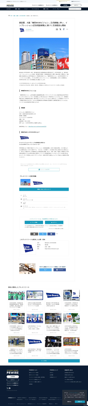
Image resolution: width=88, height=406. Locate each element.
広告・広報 (15, 15)
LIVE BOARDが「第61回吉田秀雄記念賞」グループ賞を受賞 (34, 351)
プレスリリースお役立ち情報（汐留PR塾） (37, 377)
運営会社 (50, 403)
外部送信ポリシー (31, 403)
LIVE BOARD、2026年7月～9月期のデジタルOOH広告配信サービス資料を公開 (71, 304)
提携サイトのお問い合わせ (70, 377)
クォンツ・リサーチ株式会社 (30, 399)
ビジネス (9, 8)
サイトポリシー (11, 403)
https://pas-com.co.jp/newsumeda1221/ (37, 126)
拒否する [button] (69, 401)
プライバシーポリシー (74, 392)
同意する (80, 401)
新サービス (25, 196)
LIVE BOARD (22, 15)
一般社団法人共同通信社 (21, 397)
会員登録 (65, 5)
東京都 (24, 203)
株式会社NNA (19, 399)
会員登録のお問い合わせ (69, 372)
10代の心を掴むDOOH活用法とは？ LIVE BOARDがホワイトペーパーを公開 (34, 304)
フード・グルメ (56, 8)
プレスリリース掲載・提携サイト (35, 381)
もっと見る (44, 360)
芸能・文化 (45, 8)
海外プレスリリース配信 (33, 374)
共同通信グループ (53, 377)
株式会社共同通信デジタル (55, 397)
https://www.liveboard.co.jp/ (52, 248)
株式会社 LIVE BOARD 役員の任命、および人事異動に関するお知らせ (52, 304)
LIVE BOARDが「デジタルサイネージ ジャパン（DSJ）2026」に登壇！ (34, 328)
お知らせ (51, 372)
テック (26, 8)
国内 (63, 1)
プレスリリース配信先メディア (35, 379)
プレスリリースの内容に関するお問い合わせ (73, 381)
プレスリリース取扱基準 (41, 403)
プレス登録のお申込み (69, 379)
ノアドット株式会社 (42, 399)
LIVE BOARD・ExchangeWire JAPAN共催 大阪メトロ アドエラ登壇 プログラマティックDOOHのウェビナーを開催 (71, 352)
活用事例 (30, 384)
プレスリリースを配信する (38, 5)
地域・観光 (17, 8)
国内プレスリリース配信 (33, 372)
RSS (56, 403)
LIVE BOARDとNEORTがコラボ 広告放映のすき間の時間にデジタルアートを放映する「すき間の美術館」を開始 (71, 329)
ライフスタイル (35, 8)
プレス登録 (34, 222)
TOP (11, 15)
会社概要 (51, 374)
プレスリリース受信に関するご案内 (56, 228)
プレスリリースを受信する (51, 5)
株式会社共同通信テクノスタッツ (55, 399)
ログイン (76, 5)
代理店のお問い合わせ (69, 374)
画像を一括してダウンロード (44, 189)
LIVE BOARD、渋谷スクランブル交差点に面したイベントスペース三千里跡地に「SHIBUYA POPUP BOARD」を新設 (16, 329)
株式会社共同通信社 (32, 397)
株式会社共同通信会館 (43, 397)
